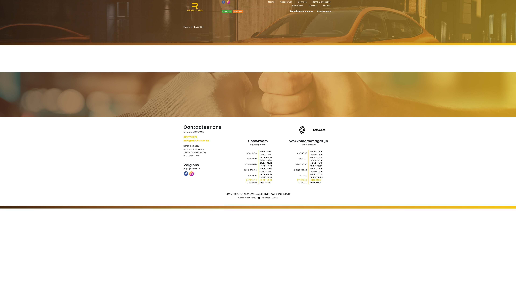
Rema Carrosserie (321, 1)
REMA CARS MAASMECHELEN (256, 194)
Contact (313, 5)
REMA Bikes (226, 11)
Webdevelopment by (247, 198)
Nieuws (327, 5)
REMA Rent (238, 11)
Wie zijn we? (286, 1)
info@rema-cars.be (196, 140)
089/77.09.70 (190, 136)
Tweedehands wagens (301, 11)
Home (271, 1)
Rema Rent (297, 5)
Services (302, 1)
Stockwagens (324, 11)
